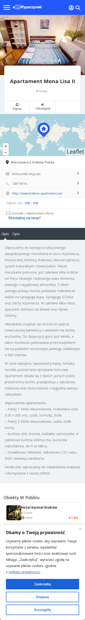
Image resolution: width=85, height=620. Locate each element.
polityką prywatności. (25, 572)
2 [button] (31, 59)
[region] (42, 572)
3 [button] (35, 59)
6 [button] (46, 59)
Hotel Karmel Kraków (39, 507)
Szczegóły (42, 610)
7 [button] (50, 59)
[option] (42, 45)
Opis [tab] (5, 233)
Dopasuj (42, 597)
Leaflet (75, 152)
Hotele (28, 518)
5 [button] (43, 59)
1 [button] (27, 59)
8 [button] (54, 59)
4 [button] (39, 59)
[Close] (80, 528)
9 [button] (58, 59)
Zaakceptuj (42, 584)
